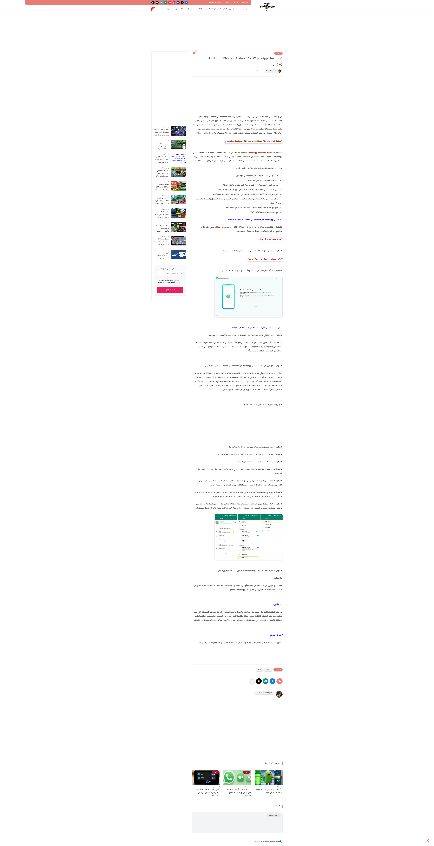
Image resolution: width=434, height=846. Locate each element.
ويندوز (231, 9)
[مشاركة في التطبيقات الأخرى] (252, 681)
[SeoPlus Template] (281, 841)
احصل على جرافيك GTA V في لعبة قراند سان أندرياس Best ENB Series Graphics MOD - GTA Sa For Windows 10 (161, 201)
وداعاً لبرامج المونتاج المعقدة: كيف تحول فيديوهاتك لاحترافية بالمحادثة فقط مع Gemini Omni (161, 133)
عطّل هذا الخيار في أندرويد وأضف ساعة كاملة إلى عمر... (269, 791)
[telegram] (161, 2)
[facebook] (186, 2)
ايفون (259, 669)
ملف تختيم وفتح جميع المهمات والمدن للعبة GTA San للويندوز (162, 174)
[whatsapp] (165, 2)
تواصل (190, 9)
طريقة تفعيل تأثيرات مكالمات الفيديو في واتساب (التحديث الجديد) (238, 793)
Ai (182, 9)
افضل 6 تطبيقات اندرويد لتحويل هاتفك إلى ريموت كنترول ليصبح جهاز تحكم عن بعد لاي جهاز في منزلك (162, 229)
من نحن (235, 2)
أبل (247, 9)
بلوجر (225, 9)
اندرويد (238, 9)
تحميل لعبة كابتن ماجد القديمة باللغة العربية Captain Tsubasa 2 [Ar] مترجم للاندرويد (162, 160)
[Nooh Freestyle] (267, 6)
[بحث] (153, 9)
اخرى (177, 9)
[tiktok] (152, 2)
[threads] (157, 2)
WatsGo (220, 227)
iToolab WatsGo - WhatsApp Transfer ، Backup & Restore (258, 153)
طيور (220, 9)
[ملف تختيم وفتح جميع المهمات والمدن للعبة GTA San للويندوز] (178, 172)
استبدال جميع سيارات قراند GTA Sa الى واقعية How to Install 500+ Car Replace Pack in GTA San (161, 188)
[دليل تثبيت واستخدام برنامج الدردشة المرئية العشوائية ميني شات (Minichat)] (178, 254)
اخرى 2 (168, 9)
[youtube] (169, 2)
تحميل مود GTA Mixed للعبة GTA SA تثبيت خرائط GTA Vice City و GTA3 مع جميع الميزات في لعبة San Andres (161, 242)
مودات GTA (211, 9)
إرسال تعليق (273, 815)
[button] (272, 681)
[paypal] (178, 2)
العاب (200, 9)
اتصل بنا (227, 2)
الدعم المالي (245, 2)
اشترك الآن (170, 290)
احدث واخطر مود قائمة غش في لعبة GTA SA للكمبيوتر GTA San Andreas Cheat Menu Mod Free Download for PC (162, 215)
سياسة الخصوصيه (215, 2)
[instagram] (173, 2)
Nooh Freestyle (271, 71)
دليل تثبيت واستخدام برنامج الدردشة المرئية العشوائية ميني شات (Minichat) (163, 256)
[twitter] (182, 2)
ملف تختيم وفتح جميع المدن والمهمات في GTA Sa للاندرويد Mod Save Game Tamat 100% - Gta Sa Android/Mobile (162, 146)
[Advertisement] (217, 34)
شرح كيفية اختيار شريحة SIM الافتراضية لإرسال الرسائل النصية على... (208, 793)
